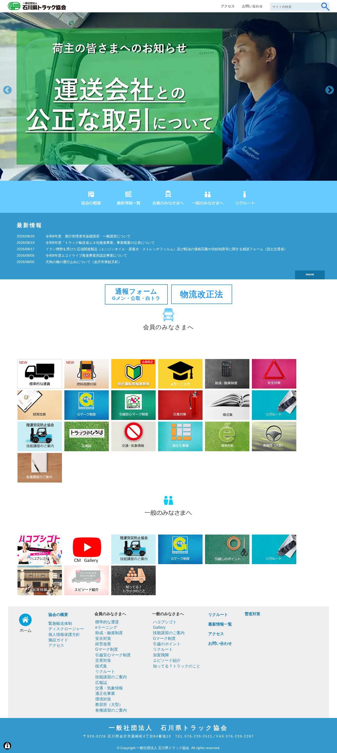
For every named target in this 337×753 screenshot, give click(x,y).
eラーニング (106, 627)
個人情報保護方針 (64, 634)
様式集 (101, 666)
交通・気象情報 (109, 688)
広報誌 (101, 683)
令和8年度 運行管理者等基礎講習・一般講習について (88, 236)
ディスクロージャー (66, 629)
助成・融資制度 (109, 633)
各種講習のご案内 (111, 710)
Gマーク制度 (106, 649)
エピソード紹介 (167, 660)
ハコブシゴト (165, 622)
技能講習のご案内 (111, 677)
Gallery (159, 627)
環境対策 (103, 699)
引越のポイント (167, 644)
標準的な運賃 (107, 622)
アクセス (228, 6)
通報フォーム (136, 294)
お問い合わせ (252, 6)
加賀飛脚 (161, 655)
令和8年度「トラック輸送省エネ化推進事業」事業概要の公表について (100, 243)
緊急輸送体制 (60, 623)
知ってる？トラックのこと (176, 666)
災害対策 (103, 660)
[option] (168, 96)
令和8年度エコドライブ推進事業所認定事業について (86, 255)
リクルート (105, 671)
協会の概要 (58, 614)
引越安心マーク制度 (113, 655)
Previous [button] (7, 90)
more (310, 274)
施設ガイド (58, 640)
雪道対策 (252, 614)
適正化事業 (105, 693)
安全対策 (103, 638)
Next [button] (330, 90)
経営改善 (103, 644)
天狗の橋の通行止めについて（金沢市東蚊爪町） (84, 262)
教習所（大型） (109, 704)
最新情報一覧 (220, 624)
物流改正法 (201, 294)
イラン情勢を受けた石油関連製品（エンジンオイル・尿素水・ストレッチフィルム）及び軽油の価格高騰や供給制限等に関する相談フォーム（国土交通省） (166, 249)
